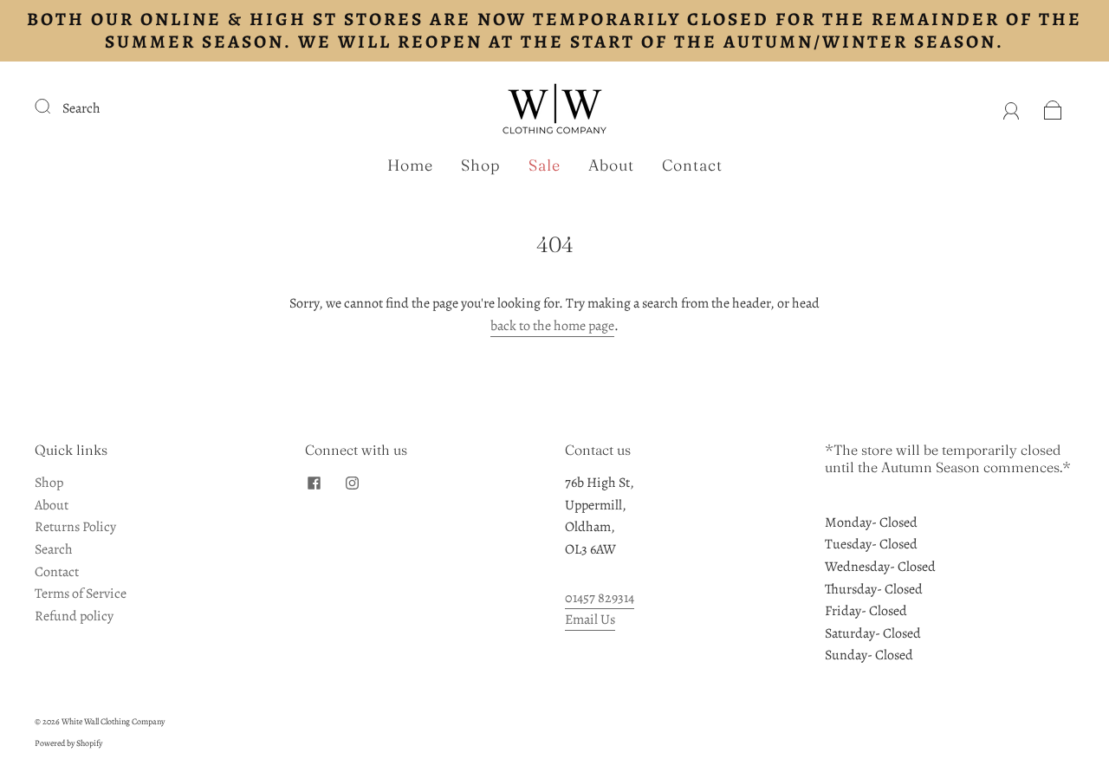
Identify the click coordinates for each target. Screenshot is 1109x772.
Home (410, 165)
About (611, 165)
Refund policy (74, 616)
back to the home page (552, 325)
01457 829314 (599, 597)
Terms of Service (80, 593)
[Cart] (1053, 108)
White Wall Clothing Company (113, 721)
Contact (692, 165)
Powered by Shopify (68, 743)
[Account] (1011, 108)
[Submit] (54, 107)
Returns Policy (75, 526)
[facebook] (314, 483)
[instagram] (352, 483)
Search (81, 108)
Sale (545, 165)
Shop (481, 165)
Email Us (590, 619)
